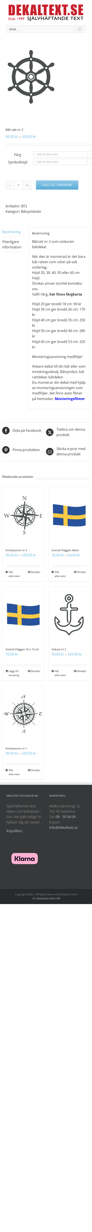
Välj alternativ (14, 574)
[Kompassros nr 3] (23, 515)
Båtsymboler (31, 211)
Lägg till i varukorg (57, 185)
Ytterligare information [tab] (11, 244)
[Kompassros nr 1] (23, 713)
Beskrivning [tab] (11, 231)
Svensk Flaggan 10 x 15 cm (22, 649)
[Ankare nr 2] (69, 614)
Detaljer (35, 572)
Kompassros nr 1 (16, 748)
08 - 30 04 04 (66, 816)
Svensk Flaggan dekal (65, 550)
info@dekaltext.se (63, 827)
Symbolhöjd (17, 162)
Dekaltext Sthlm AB (48, 898)
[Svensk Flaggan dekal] (69, 515)
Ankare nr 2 (59, 649)
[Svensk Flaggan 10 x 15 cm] (23, 614)
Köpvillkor (14, 831)
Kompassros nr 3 (16, 550)
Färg (17, 154)
